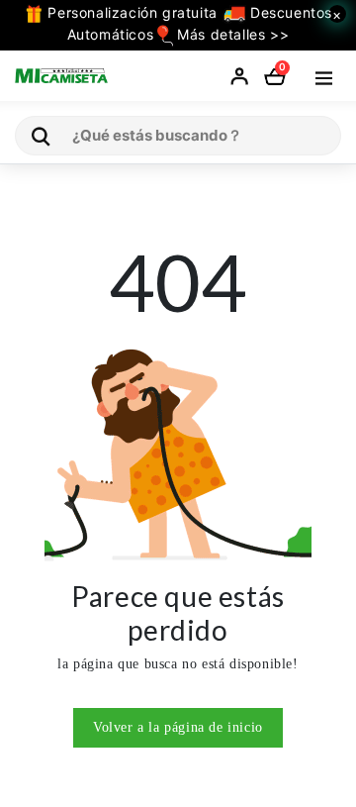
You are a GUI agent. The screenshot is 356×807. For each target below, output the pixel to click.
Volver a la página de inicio (178, 727)
